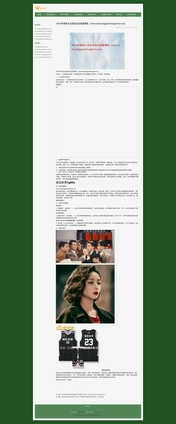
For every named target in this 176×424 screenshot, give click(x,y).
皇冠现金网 (89, 415)
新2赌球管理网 (114, 191)
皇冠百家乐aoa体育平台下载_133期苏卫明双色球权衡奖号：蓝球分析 (82, 397)
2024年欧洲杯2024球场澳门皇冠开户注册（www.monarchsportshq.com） (83, 394)
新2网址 (100, 415)
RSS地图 (96, 412)
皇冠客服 (95, 415)
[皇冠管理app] (40, 9)
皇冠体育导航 (77, 415)
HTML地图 (102, 412)
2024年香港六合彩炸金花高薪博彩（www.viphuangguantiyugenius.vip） (91, 23)
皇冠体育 (83, 415)
